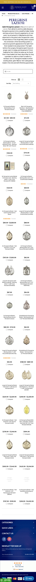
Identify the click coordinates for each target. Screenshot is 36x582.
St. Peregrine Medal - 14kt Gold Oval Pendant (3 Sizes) (9, 212)
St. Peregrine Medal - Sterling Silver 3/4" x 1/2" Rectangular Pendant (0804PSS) (26, 283)
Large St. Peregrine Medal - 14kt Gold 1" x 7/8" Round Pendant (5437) (9, 386)
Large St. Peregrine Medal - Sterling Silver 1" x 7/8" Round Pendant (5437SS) (9, 352)
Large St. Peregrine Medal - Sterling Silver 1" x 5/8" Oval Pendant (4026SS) (26, 212)
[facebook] (4, 539)
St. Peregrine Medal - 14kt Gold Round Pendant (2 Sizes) (26, 491)
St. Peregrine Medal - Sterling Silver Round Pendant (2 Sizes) (9, 317)
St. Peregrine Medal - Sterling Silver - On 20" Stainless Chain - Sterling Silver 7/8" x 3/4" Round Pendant (9, 144)
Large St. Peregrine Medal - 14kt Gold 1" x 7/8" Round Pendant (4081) (26, 456)
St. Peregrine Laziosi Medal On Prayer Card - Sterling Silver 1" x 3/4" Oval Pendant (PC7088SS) (9, 179)
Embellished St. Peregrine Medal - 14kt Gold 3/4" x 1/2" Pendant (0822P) (26, 352)
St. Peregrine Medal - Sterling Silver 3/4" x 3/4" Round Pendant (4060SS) (26, 247)
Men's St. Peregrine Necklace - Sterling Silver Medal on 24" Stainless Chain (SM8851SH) (27, 109)
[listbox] (21, 83)
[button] (18, 71)
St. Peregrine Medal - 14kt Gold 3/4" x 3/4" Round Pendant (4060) (9, 421)
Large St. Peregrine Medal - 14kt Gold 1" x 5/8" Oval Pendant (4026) (9, 456)
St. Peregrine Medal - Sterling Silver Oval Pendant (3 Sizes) (9, 108)
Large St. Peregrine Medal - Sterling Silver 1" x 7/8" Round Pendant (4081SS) (26, 142)
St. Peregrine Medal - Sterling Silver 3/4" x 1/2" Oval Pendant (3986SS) (26, 178)
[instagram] (9, 539)
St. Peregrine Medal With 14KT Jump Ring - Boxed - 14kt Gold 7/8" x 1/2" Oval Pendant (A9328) (26, 422)
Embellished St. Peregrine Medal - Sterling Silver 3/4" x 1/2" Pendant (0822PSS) (26, 317)
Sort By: (8, 83)
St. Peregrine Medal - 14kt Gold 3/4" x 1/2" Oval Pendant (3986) (9, 247)
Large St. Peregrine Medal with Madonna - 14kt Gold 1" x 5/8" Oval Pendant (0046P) (26, 387)
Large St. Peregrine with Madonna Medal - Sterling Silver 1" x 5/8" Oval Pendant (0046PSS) (9, 283)
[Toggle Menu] (2, 7)
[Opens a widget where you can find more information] (29, 578)
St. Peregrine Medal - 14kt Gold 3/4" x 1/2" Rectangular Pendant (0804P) (9, 492)
